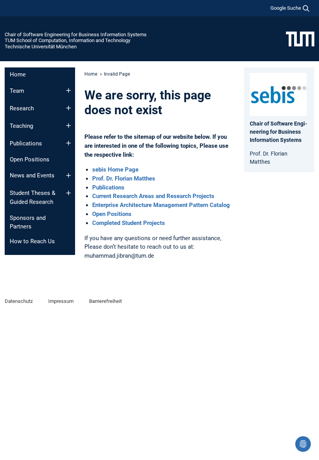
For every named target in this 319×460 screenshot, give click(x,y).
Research (22, 108)
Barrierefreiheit (105, 301)
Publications (26, 143)
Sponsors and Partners (28, 222)
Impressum (61, 301)
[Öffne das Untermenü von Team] (68, 90)
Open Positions (29, 159)
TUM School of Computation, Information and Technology (67, 40)
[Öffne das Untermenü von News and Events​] (68, 175)
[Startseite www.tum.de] (300, 38)
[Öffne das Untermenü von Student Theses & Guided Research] (68, 193)
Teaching (21, 125)
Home (18, 74)
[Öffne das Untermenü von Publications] (68, 143)
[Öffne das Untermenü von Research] (68, 108)
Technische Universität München (41, 47)
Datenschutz (19, 301)
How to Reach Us (32, 241)
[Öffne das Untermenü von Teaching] (68, 125)
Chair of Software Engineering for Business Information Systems (76, 34)
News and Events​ (32, 175)
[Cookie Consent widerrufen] (303, 444)
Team (17, 90)
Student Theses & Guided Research (32, 197)
